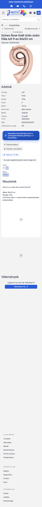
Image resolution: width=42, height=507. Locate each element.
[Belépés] (35, 13)
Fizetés (5, 493)
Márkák (6, 446)
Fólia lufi (6, 25)
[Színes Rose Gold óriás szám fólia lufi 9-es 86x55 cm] (21, 64)
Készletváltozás (8, 450)
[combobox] (21, 19)
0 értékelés (18, 32)
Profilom (6, 478)
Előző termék (9, 29)
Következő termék (31, 29)
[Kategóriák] (3, 13)
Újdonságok (7, 442)
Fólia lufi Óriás (14, 25)
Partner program (9, 454)
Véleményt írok (20, 287)
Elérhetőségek (8, 501)
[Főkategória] (2, 25)
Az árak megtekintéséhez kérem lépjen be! (20, 160)
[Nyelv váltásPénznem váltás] (30, 13)
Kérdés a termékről (14, 149)
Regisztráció (7, 475)
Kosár (5, 482)
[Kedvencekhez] (11, 145)
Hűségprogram (8, 457)
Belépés (6, 471)
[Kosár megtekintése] (39, 13)
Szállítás (6, 497)
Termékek (6, 439)
